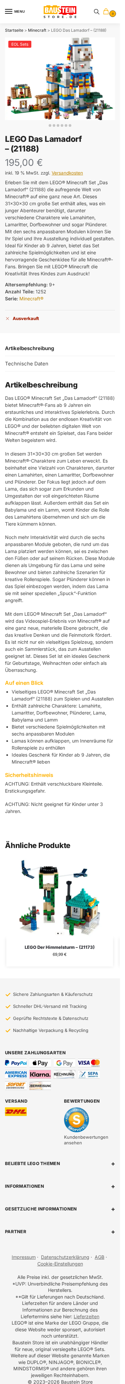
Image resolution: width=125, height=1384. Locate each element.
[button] (107, 12)
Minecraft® (31, 298)
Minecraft (37, 30)
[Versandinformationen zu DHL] (16, 1111)
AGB (99, 1257)
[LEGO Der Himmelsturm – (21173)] (59, 898)
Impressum (24, 1257)
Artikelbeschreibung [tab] (29, 348)
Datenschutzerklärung (65, 1257)
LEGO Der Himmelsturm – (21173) (60, 947)
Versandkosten (67, 173)
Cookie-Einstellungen (60, 1264)
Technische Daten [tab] (26, 363)
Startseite (14, 30)
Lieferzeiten (86, 1316)
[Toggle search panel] (96, 11)
